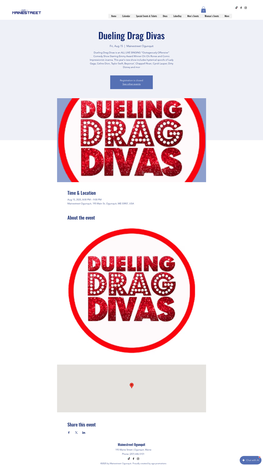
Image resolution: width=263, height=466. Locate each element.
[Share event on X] (76, 432)
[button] (203, 10)
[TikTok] (236, 7)
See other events (132, 84)
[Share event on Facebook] (68, 432)
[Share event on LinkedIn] (83, 432)
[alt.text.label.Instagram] (245, 7)
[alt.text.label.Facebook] (241, 7)
